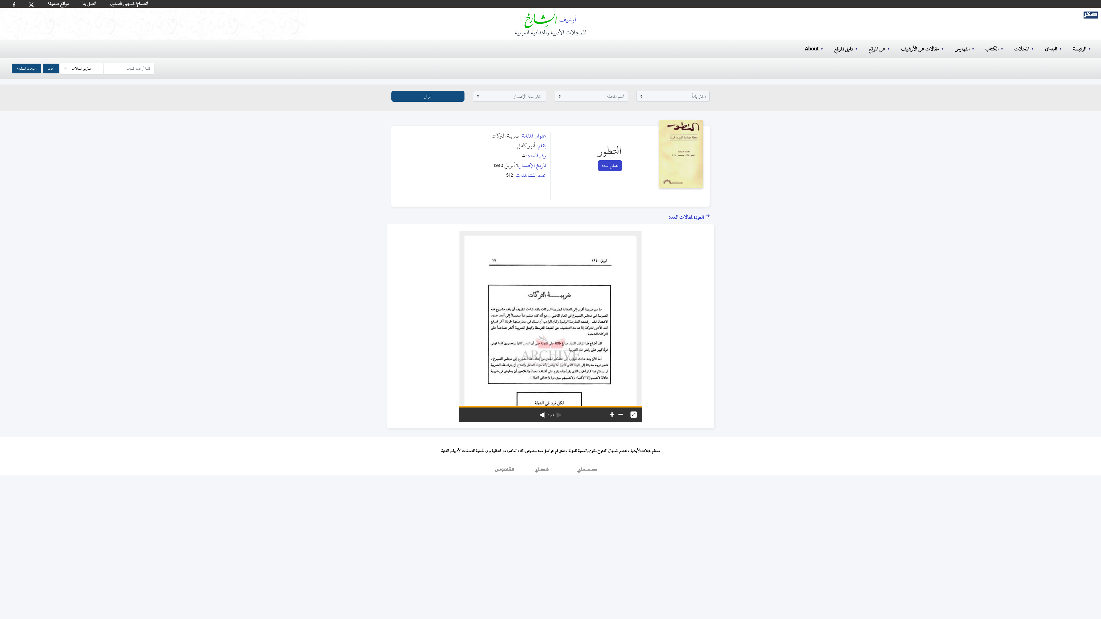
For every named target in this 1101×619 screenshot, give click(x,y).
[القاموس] (505, 471)
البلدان (1051, 49)
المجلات (1021, 49)
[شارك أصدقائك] (14, 4)
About (812, 49)
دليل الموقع (843, 49)
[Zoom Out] (620, 415)
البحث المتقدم (26, 68)
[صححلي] (587, 471)
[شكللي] (542, 471)
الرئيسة (1079, 49)
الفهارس (962, 49)
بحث (51, 68)
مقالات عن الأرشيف (920, 49)
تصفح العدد (610, 165)
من (550, 415)
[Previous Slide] (559, 413)
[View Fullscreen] (633, 415)
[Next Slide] (541, 413)
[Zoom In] (612, 415)
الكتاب (992, 49)
